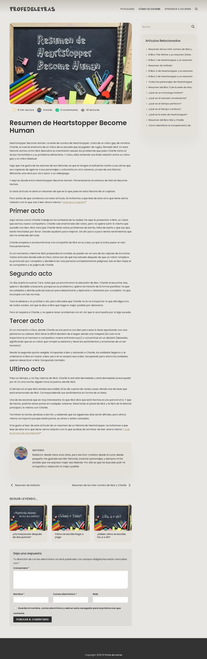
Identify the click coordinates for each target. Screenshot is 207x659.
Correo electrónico (65, 594)
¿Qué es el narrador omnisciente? (168, 98)
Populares (127, 9)
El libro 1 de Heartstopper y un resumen (170, 60)
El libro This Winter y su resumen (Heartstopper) (171, 54)
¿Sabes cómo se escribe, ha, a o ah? (111, 536)
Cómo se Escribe (150, 9)
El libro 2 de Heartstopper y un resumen (171, 76)
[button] (196, 9)
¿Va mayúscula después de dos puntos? (27, 536)
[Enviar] (193, 27)
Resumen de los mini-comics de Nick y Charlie (99, 485)
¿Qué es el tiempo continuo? (165, 109)
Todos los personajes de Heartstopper (170, 81)
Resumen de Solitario (27, 485)
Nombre (18, 594)
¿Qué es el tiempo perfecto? (165, 103)
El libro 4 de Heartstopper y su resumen (171, 70)
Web (95, 594)
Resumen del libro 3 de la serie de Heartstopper (171, 87)
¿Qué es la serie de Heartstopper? (168, 114)
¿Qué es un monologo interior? (166, 92)
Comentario (21, 568)
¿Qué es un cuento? (74, 202)
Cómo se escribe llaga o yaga (69, 536)
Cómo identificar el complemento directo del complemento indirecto (171, 125)
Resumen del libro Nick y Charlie (166, 120)
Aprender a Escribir (178, 9)
